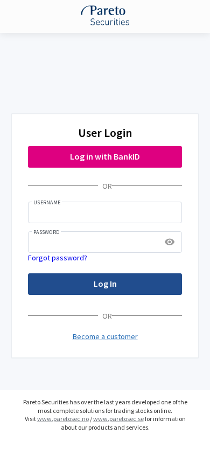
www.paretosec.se (118, 419)
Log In (105, 283)
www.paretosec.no (63, 419)
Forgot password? (57, 258)
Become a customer (105, 336)
